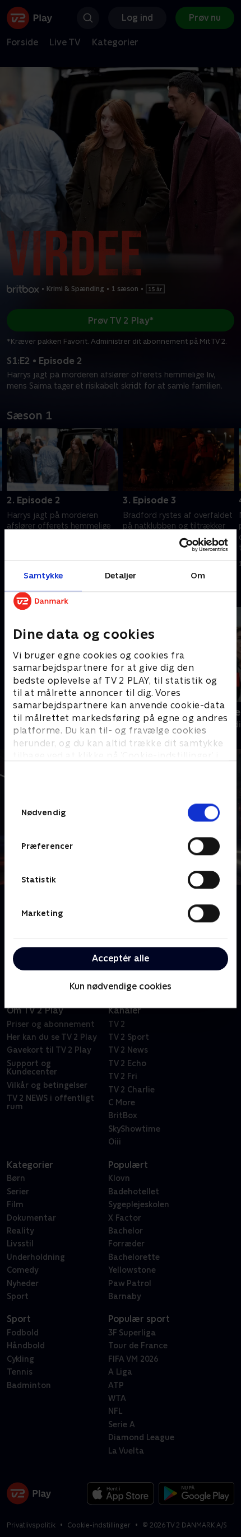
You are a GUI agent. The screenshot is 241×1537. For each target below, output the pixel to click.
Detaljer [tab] (121, 575)
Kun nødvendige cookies (120, 987)
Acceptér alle (120, 958)
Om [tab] (198, 575)
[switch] (204, 846)
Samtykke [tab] (43, 575)
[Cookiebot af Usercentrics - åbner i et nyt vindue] (179, 545)
